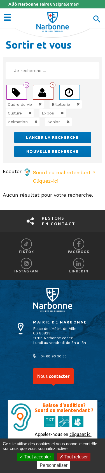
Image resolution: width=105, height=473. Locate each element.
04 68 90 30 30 (54, 356)
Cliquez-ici (45, 181)
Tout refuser (75, 456)
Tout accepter (37, 456)
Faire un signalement (43, 4)
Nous (53, 376)
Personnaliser (53, 465)
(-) (34, 104)
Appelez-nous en (63, 434)
